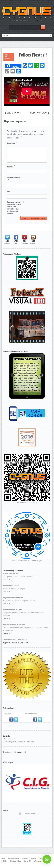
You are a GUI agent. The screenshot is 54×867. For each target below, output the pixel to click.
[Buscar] (42, 27)
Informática (37, 858)
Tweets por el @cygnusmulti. (14, 749)
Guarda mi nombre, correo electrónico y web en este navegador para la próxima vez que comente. (14, 208)
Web (8, 192)
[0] (27, 437)
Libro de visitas (15, 858)
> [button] (41, 326)
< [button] (13, 326)
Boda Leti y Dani (13, 113)
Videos (33, 855)
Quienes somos (13, 855)
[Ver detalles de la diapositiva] (27, 376)
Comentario (12, 143)
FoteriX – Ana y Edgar (38, 113)
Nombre (11, 166)
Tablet (5, 858)
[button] (46, 859)
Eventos (41, 855)
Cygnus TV (27, 858)
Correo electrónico (13, 179)
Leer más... (7, 580)
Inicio (3, 855)
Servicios (25, 855)
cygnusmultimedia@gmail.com (15, 643)
